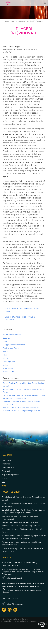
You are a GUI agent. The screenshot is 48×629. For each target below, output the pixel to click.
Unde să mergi (8, 467)
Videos (5, 365)
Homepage (6, 460)
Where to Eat (8, 372)
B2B (3, 482)
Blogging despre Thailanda (14, 345)
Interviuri (6, 351)
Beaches (6, 338)
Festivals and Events (11, 348)
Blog (12, 21)
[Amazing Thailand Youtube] (15, 610)
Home (7, 21)
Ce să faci (6, 471)
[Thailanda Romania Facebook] (4, 610)
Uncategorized (21, 21)
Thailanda (6, 464)
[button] (45, 3)
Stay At (6, 358)
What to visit (8, 368)
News (5, 355)
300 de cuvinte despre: (12, 335)
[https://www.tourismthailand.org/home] (42, 624)
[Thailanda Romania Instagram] (10, 610)
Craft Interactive (32, 621)
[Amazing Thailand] (8, 3)
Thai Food (6, 478)
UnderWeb (15, 621)
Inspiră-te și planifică (10, 475)
